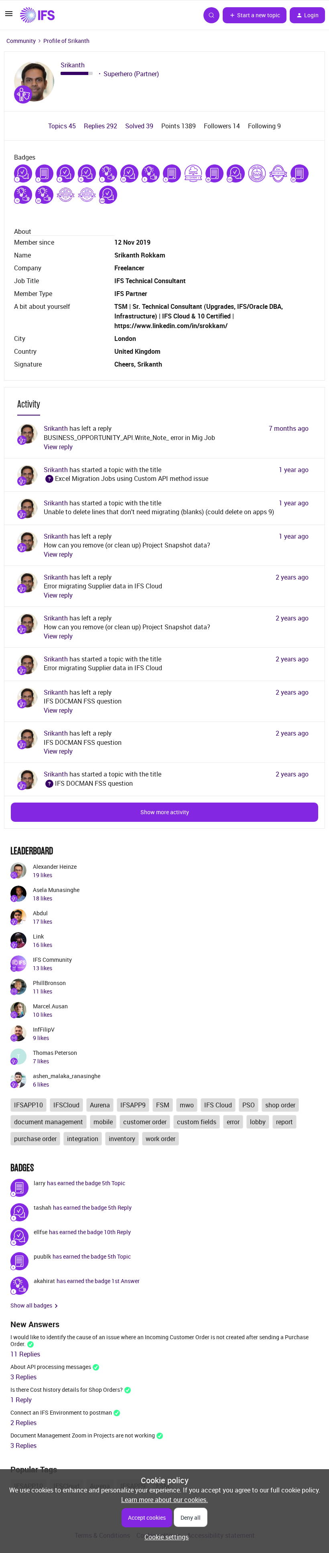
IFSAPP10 (28, 1105)
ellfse (40, 1232)
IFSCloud (66, 1105)
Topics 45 (62, 126)
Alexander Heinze (55, 866)
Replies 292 (101, 126)
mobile (103, 1121)
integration (82, 1138)
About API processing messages (50, 1367)
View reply (58, 446)
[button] (9, 16)
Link (38, 936)
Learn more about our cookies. (164, 1499)
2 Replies (23, 1422)
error (233, 1121)
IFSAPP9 (133, 1105)
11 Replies (25, 1354)
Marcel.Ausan (50, 1006)
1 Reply (21, 1399)
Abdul (40, 913)
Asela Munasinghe (56, 890)
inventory (122, 1138)
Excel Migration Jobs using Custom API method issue (126, 478)
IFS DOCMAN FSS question (83, 701)
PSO (248, 1105)
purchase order (35, 1138)
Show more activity (164, 812)
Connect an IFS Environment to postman (61, 1412)
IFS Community (52, 959)
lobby (258, 1121)
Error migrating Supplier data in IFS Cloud (103, 586)
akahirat (44, 1281)
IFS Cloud (218, 1105)
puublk (42, 1256)
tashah (42, 1207)
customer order (145, 1121)
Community (21, 41)
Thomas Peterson (55, 1052)
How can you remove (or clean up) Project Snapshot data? (127, 545)
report (284, 1121)
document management (48, 1121)
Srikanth (73, 65)
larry (39, 1183)
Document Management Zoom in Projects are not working (82, 1435)
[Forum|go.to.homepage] (37, 15)
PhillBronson (49, 983)
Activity (28, 404)
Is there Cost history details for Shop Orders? (66, 1389)
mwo (187, 1105)
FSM (162, 1105)
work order (160, 1138)
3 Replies (23, 1377)
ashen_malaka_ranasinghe (66, 1076)
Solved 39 (140, 126)
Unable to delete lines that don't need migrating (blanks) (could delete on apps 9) (159, 511)
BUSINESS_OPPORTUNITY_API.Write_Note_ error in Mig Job (129, 437)
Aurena (100, 1105)
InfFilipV (44, 1029)
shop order (280, 1105)
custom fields (196, 1121)
